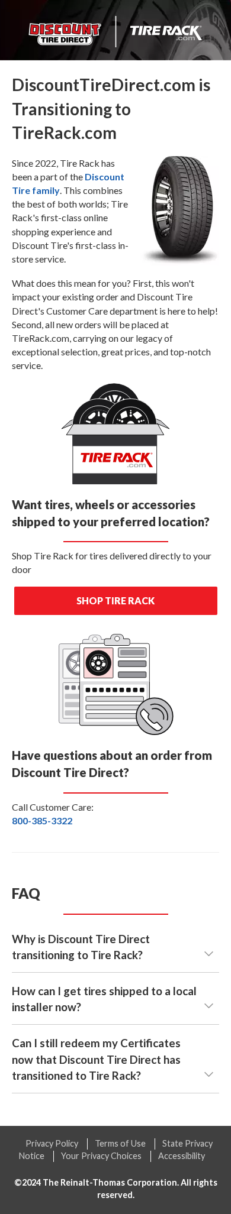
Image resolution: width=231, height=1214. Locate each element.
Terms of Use (120, 1143)
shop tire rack (115, 600)
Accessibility (181, 1156)
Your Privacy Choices (101, 1156)
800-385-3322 (42, 820)
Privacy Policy (51, 1143)
